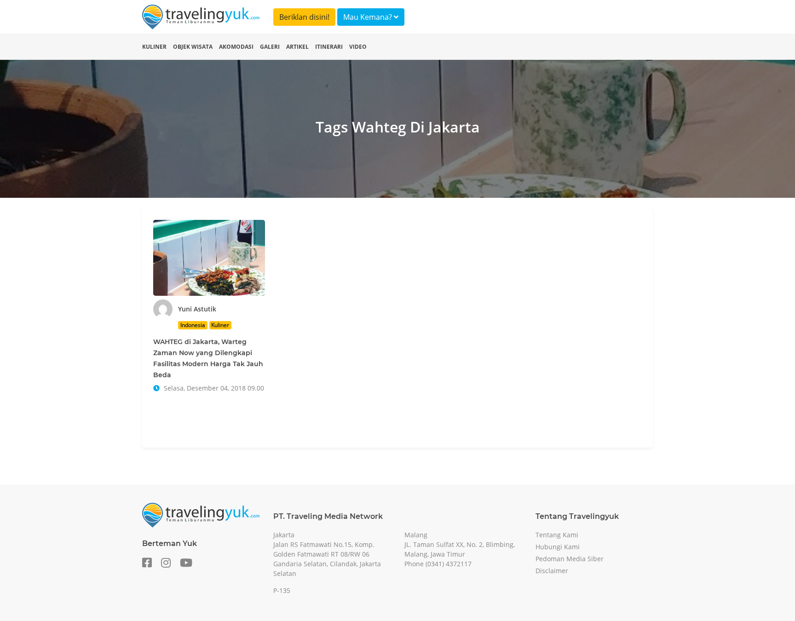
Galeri (270, 47)
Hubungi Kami (558, 546)
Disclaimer (552, 570)
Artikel (297, 47)
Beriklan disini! (304, 17)
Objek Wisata (193, 47)
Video (358, 47)
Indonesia (192, 325)
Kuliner (154, 47)
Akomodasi (236, 47)
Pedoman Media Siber (570, 558)
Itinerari (329, 47)
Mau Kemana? (368, 17)
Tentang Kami (557, 534)
